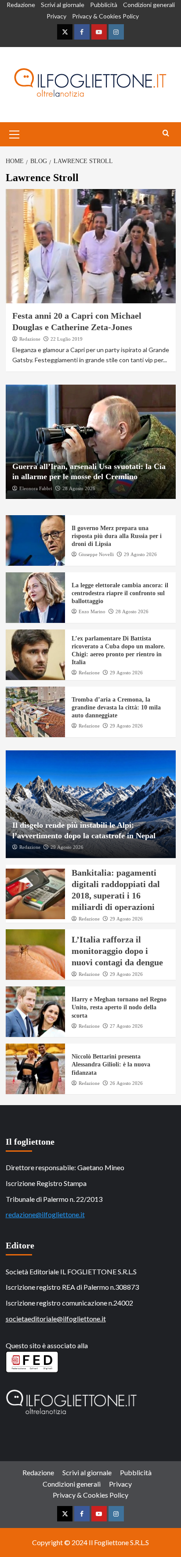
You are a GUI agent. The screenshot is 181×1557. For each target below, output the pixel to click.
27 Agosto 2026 (126, 1026)
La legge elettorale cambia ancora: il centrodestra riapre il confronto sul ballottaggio (120, 593)
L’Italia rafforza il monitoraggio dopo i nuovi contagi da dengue (117, 951)
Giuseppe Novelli (96, 554)
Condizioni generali (149, 4)
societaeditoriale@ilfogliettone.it (56, 1318)
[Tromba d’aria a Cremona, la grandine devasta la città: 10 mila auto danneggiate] (35, 712)
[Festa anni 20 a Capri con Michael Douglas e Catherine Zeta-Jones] (91, 246)
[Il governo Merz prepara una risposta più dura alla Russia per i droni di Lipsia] (35, 540)
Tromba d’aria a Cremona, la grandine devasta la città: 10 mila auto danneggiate (116, 707)
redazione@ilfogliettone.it (45, 1214)
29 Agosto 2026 (140, 554)
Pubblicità (103, 4)
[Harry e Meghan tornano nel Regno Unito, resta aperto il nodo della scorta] (35, 1011)
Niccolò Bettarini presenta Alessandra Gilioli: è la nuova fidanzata (111, 1064)
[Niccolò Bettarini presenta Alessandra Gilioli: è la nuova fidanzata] (35, 1069)
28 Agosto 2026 (78, 488)
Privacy (56, 16)
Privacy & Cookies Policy (105, 16)
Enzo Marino (92, 611)
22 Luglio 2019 (67, 339)
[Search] (165, 133)
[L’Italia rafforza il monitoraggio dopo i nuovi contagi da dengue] (35, 954)
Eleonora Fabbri (35, 488)
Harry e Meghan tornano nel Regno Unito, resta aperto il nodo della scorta (119, 1007)
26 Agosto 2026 (126, 1083)
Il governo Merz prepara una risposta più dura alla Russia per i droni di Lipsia (117, 536)
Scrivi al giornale (62, 4)
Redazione (21, 4)
